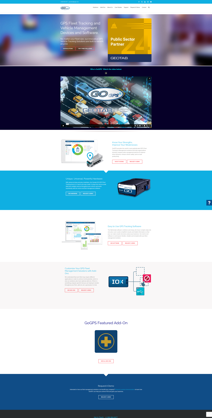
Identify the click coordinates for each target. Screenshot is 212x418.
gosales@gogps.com (74, 1)
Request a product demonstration (125, 389)
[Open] (209, 203)
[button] (148, 7)
